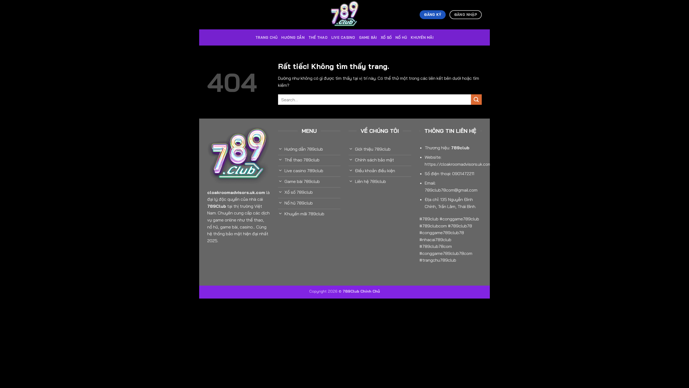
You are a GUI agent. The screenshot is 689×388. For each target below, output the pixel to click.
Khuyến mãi (422, 37)
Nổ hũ (401, 37)
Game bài (368, 37)
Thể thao (318, 37)
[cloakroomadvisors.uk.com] (344, 14)
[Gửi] (476, 99)
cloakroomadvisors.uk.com (236, 192)
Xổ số (386, 37)
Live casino (343, 37)
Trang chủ (266, 37)
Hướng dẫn (292, 37)
